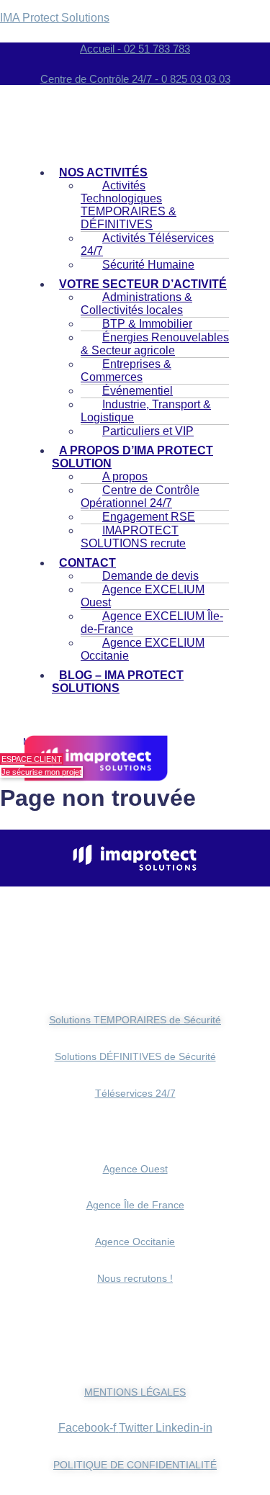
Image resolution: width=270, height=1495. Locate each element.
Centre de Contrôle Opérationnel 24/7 (140, 496)
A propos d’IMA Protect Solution (132, 457)
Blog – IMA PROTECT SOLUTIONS (118, 681)
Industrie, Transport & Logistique (146, 410)
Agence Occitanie (135, 1241)
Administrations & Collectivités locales (136, 303)
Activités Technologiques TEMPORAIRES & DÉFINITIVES (128, 204)
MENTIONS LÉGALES (135, 1392)
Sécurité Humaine (148, 265)
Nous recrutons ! (135, 1278)
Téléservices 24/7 (135, 1093)
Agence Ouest (135, 1169)
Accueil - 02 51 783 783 (135, 48)
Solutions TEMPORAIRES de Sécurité (135, 1019)
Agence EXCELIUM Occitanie (142, 649)
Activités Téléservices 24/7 (147, 244)
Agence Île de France (135, 1205)
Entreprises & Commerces (126, 370)
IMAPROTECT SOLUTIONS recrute (133, 536)
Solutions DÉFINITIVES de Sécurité (135, 1056)
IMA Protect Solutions (54, 18)
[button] (140, 457)
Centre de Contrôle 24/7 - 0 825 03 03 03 (135, 79)
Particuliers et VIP (148, 431)
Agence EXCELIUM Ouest (142, 596)
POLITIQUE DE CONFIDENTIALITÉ (135, 1465)
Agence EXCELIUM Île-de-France (152, 622)
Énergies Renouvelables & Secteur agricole (155, 343)
